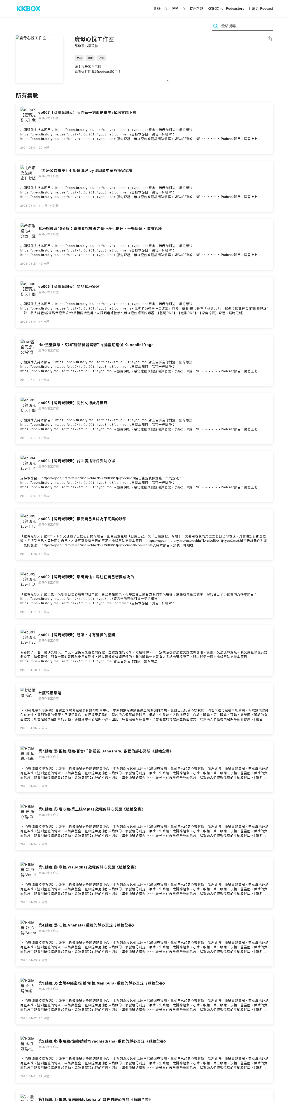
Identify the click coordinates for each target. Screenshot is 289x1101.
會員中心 (160, 8)
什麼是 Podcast (261, 8)
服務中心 (178, 8)
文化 (101, 58)
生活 (79, 58)
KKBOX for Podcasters (226, 8)
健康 (90, 58)
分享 (270, 39)
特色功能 (196, 8)
